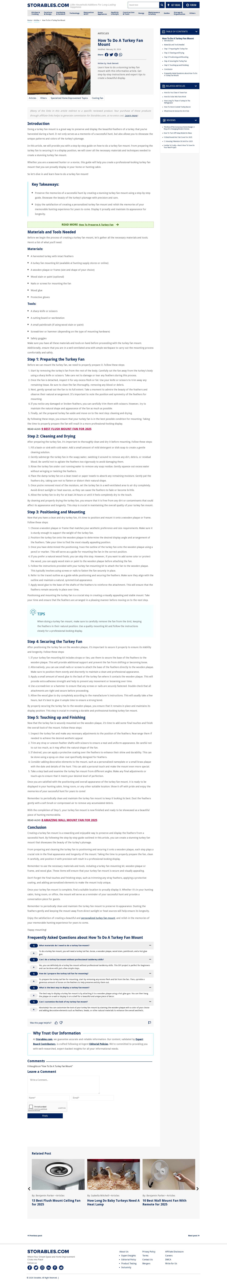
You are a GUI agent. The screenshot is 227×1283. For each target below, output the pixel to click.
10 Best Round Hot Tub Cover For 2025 (178, 137)
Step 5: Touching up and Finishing (176, 65)
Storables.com (44, 1039)
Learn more (131, 115)
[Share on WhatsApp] (121, 55)
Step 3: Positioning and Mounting (176, 57)
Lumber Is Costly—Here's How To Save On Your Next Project (179, 146)
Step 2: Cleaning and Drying (174, 53)
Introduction (168, 41)
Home (29, 20)
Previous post (35, 1236)
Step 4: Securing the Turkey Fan (175, 61)
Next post (193, 1236)
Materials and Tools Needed (174, 45)
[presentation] (29, 1189)
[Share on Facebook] (107, 55)
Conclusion (168, 69)
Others (43, 98)
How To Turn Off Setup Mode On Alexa (178, 133)
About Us (123, 1251)
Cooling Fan (97, 98)
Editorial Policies (98, 1044)
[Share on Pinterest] (116, 55)
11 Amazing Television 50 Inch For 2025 (178, 141)
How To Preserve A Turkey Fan (96, 224)
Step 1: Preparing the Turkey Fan (176, 49)
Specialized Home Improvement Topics (69, 98)
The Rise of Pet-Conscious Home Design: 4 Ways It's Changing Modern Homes (179, 128)
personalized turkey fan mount (98, 918)
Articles (36, 20)
